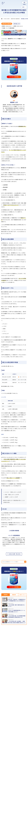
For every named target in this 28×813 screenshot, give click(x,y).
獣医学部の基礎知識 (15, 18)
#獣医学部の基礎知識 (6, 23)
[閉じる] (26, 812)
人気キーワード (22, 594)
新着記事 (5, 594)
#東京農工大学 (16, 23)
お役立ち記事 (7, 18)
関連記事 (14, 594)
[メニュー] (24, 2)
